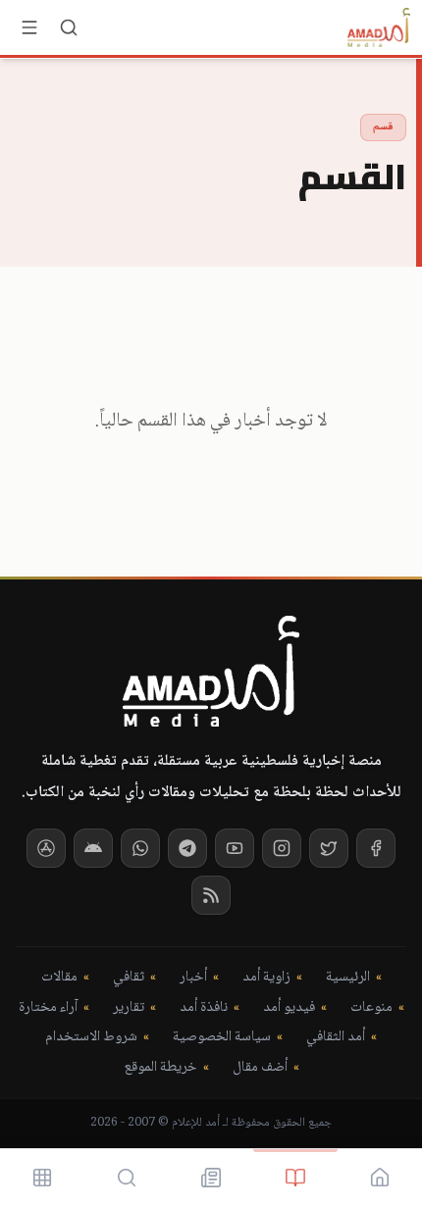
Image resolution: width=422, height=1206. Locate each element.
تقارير (128, 1008)
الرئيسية (348, 978)
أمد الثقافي (335, 1038)
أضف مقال (260, 1068)
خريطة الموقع (160, 1068)
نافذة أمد (204, 1008)
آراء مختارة (48, 1008)
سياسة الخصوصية (222, 1038)
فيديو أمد (289, 1008)
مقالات (59, 978)
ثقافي (128, 978)
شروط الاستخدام (91, 1038)
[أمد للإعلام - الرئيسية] (378, 27)
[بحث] (68, 27)
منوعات (371, 1008)
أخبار (193, 978)
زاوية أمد (266, 978)
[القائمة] (29, 27)
